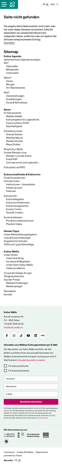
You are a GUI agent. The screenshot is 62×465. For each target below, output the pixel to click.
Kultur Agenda (12, 56)
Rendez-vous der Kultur (19, 155)
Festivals (11, 191)
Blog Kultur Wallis (13, 149)
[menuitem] (31, 56)
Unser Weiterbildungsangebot (20, 234)
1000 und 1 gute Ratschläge (19, 244)
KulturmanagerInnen (17, 205)
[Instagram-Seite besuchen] (14, 335)
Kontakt (8, 294)
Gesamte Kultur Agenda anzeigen (22, 59)
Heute (9, 81)
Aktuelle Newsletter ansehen (31, 360)
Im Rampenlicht (12, 112)
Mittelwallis (12, 69)
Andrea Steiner (14, 134)
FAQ (52, 4)
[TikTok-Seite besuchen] (21, 335)
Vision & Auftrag (15, 258)
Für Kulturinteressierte (18, 370)
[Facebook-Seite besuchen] (7, 335)
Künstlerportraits (13, 131)
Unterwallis (12, 72)
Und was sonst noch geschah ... (23, 162)
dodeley (52, 415)
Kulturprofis (10, 195)
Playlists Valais (14, 223)
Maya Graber (13, 144)
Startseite (9, 42)
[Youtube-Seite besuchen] (28, 335)
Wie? (6, 92)
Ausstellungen (14, 99)
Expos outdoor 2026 (17, 122)
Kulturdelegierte (15, 199)
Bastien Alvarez (14, 141)
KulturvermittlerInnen (17, 202)
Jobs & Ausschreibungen (17, 237)
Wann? (7, 77)
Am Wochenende (15, 87)
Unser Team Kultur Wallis (19, 264)
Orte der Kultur (12, 181)
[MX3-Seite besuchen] (43, 335)
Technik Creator (14, 212)
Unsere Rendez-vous (15, 152)
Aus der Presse (12, 279)
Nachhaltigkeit (14, 126)
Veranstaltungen (15, 95)
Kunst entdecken (13, 217)
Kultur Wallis (11, 251)
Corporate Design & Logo (18, 272)
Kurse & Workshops (16, 102)
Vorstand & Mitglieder (18, 261)
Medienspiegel (14, 286)
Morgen (10, 84)
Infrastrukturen (14, 187)
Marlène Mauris (14, 137)
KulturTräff (11, 159)
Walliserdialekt (14, 116)
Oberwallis (12, 66)
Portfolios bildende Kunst (20, 220)
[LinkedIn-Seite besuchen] (36, 335)
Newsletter (10, 291)
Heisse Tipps (11, 231)
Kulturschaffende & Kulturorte (22, 174)
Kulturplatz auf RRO (14, 167)
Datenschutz (43, 418)
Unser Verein (11, 254)
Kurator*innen (13, 209)
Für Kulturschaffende (18, 366)
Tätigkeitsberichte (14, 276)
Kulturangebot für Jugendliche (22, 119)
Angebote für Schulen (15, 241)
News (7, 109)
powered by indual (13, 455)
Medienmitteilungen (17, 282)
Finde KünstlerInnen (14, 177)
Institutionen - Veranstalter (20, 184)
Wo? (6, 62)
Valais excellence (15, 268)
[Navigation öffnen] (3, 4)
